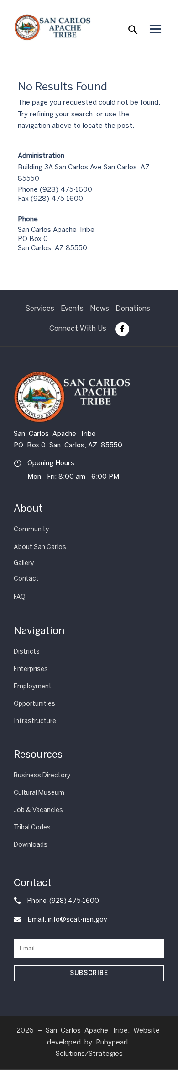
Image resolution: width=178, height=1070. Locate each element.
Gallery (24, 563)
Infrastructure (35, 721)
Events (72, 308)
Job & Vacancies (38, 810)
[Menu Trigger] (155, 29)
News (99, 308)
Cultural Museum (39, 793)
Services (39, 308)
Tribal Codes (32, 827)
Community (31, 529)
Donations (132, 308)
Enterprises (31, 669)
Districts (27, 652)
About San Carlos (40, 547)
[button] (132, 32)
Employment (33, 686)
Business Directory (42, 775)
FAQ (20, 597)
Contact (26, 578)
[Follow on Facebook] (122, 329)
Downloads (30, 845)
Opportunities (34, 704)
